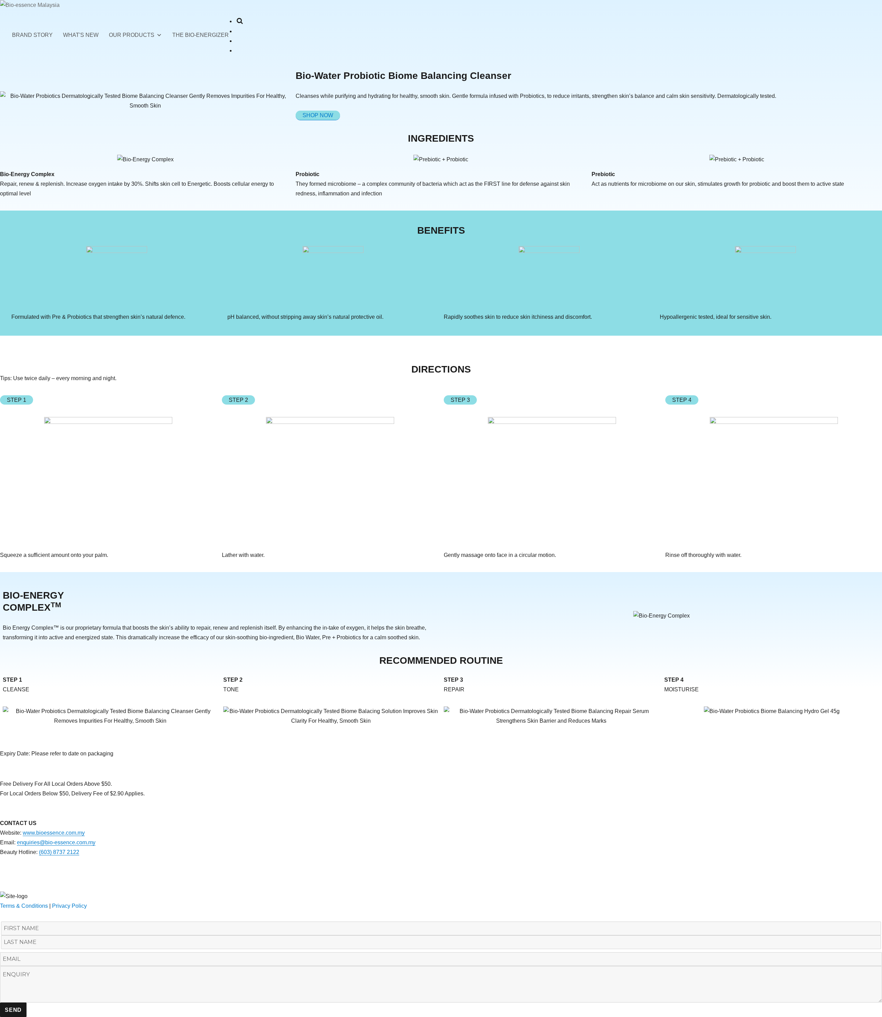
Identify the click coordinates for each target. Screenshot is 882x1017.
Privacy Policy (69, 906)
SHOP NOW (317, 115)
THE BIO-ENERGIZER (200, 35)
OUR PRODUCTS (131, 35)
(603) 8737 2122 (59, 852)
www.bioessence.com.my (54, 833)
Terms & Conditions (24, 906)
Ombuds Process (21, 886)
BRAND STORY (32, 35)
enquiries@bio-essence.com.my (56, 842)
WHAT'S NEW (81, 35)
